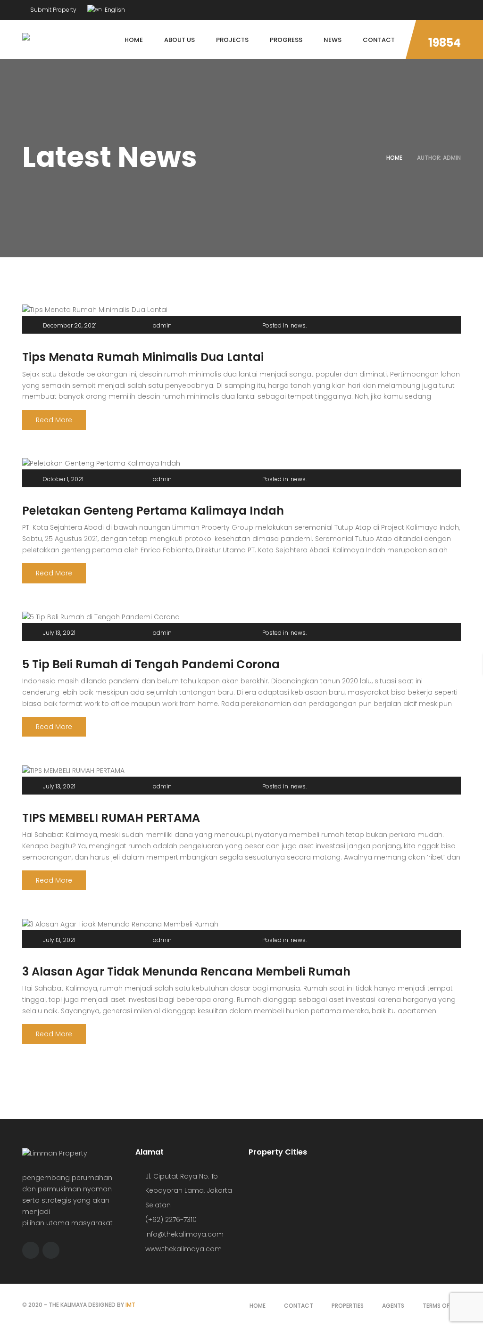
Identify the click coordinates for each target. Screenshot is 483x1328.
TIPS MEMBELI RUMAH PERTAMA (111, 818)
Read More (54, 420)
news (298, 325)
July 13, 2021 (59, 633)
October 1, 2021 (63, 479)
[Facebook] (440, 8)
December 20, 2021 (70, 325)
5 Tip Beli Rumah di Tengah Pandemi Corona (151, 664)
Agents (393, 1306)
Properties (348, 1306)
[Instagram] (458, 8)
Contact (298, 1306)
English (114, 10)
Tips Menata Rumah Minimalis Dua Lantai (143, 357)
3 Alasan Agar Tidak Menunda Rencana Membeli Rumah (186, 971)
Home (394, 158)
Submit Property (52, 10)
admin (162, 325)
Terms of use (442, 1306)
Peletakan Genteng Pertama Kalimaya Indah (153, 510)
